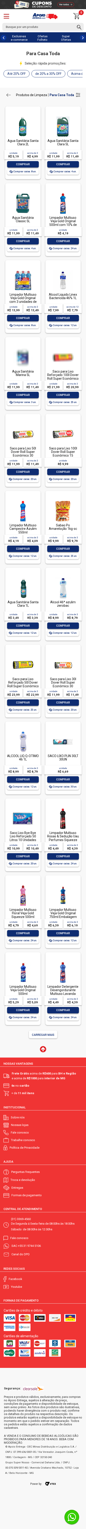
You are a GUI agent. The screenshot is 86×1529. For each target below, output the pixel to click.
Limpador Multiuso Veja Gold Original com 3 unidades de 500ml (23, 300)
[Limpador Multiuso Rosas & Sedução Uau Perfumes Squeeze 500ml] (62, 809)
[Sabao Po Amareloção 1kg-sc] (62, 501)
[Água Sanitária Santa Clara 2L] (22, 117)
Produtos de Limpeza (31, 95)
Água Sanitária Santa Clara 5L (62, 142)
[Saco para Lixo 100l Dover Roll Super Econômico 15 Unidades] (62, 424)
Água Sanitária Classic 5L (23, 219)
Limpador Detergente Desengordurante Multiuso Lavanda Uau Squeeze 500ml (62, 992)
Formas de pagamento (26, 1195)
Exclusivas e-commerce (19, 38)
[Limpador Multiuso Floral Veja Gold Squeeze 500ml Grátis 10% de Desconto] (22, 886)
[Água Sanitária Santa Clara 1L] (22, 578)
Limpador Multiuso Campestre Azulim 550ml (23, 528)
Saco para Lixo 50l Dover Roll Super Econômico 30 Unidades (23, 454)
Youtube (16, 1286)
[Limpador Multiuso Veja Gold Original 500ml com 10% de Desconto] (62, 194)
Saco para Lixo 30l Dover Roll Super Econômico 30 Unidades (63, 684)
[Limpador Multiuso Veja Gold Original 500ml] (22, 963)
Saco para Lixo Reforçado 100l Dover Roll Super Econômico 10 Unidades (63, 377)
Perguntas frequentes (25, 1172)
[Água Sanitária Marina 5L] (22, 356)
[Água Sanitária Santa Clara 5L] (62, 117)
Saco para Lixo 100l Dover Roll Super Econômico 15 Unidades (63, 454)
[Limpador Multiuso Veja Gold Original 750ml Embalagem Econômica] (62, 886)
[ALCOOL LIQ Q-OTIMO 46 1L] (22, 732)
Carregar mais (43, 1034)
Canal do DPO (20, 1254)
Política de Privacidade (24, 1147)
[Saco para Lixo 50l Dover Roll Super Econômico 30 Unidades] (22, 424)
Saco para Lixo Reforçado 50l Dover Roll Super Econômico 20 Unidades (23, 684)
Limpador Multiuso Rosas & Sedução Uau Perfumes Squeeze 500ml (63, 838)
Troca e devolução (23, 1180)
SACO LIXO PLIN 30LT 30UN (63, 757)
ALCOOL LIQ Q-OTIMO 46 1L (23, 757)
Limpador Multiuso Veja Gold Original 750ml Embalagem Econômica (63, 915)
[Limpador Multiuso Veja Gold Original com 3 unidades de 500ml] (22, 270)
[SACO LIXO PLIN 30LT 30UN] (62, 732)
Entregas (17, 1187)
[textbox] (43, 27)
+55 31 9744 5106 (29, 1246)
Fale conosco (20, 1132)
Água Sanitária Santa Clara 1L (23, 603)
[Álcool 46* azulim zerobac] (62, 578)
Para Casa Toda (62, 95)
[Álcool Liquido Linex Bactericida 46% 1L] (62, 270)
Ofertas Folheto (42, 38)
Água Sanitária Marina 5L (23, 373)
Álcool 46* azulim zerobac (63, 603)
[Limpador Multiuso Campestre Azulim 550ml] (22, 501)
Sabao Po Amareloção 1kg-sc (63, 526)
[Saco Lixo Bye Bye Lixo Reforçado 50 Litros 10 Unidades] (22, 809)
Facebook (15, 1279)
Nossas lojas (19, 1125)
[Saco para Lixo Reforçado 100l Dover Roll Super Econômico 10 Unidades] (62, 356)
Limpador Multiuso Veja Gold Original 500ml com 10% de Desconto (63, 223)
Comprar (23, 164)
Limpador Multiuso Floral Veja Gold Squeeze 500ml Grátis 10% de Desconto (23, 917)
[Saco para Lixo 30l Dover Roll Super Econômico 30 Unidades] (62, 655)
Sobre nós (18, 1117)
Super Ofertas (66, 38)
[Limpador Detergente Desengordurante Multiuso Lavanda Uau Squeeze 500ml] (62, 963)
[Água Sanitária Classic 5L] (22, 194)
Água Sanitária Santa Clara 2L (23, 142)
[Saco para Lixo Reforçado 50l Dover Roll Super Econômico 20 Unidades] (22, 655)
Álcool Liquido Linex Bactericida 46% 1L (63, 296)
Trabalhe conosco (23, 1140)
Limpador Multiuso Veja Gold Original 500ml (23, 990)
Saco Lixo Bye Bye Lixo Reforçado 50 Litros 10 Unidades (23, 836)
